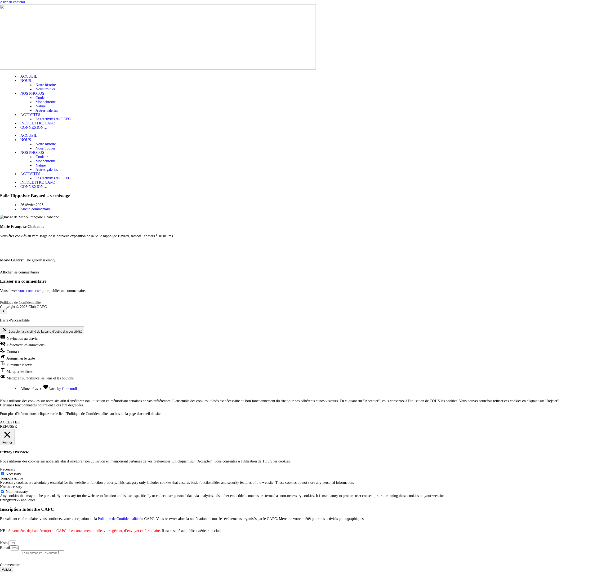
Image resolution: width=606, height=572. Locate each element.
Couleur (42, 98)
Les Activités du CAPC (53, 119)
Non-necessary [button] (11, 487)
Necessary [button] (7, 469)
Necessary (13, 474)
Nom (4, 543)
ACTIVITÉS (30, 115)
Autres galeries (47, 110)
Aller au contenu (12, 2)
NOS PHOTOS (32, 93)
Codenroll (69, 389)
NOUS (25, 81)
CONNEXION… (33, 127)
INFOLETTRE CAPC (37, 123)
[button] (19, 272)
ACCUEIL (28, 76)
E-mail (5, 548)
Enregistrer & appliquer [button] (17, 500)
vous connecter (29, 291)
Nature (41, 106)
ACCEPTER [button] (10, 422)
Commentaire (10, 565)
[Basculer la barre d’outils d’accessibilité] (3, 311)
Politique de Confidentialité (20, 302)
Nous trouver (45, 89)
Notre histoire (46, 85)
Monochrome (46, 102)
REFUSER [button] (8, 426)
